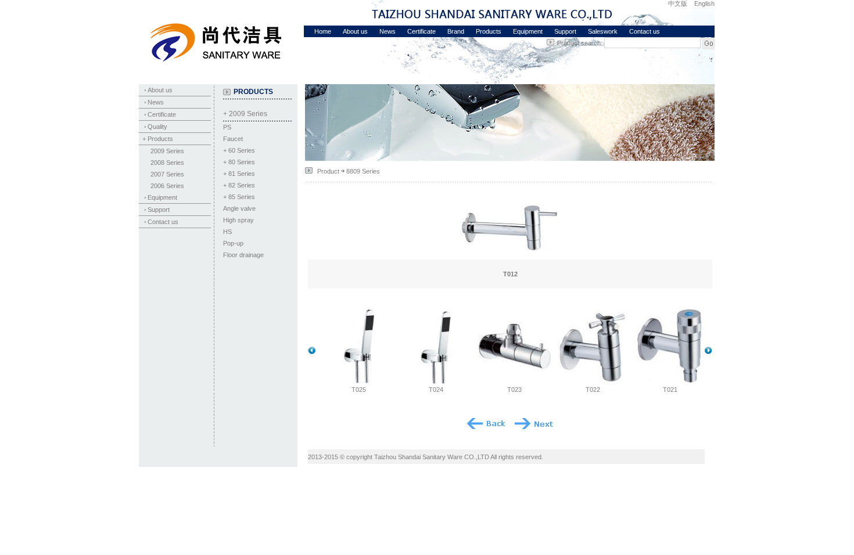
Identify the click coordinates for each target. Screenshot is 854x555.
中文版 (677, 3)
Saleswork (603, 31)
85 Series (241, 196)
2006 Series (167, 185)
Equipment (528, 31)
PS (227, 127)
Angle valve (239, 208)
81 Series (241, 173)
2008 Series (167, 162)
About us (355, 31)
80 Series (241, 161)
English (704, 3)
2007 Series (167, 174)
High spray (238, 220)
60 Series (241, 150)
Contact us (644, 31)
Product (328, 171)
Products (488, 31)
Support (565, 31)
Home (322, 31)
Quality (157, 126)
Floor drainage (243, 254)
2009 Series (167, 150)
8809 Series (363, 171)
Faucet (233, 138)
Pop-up (233, 243)
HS (227, 231)
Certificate (421, 31)
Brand (455, 31)
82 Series (241, 185)
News (387, 31)
